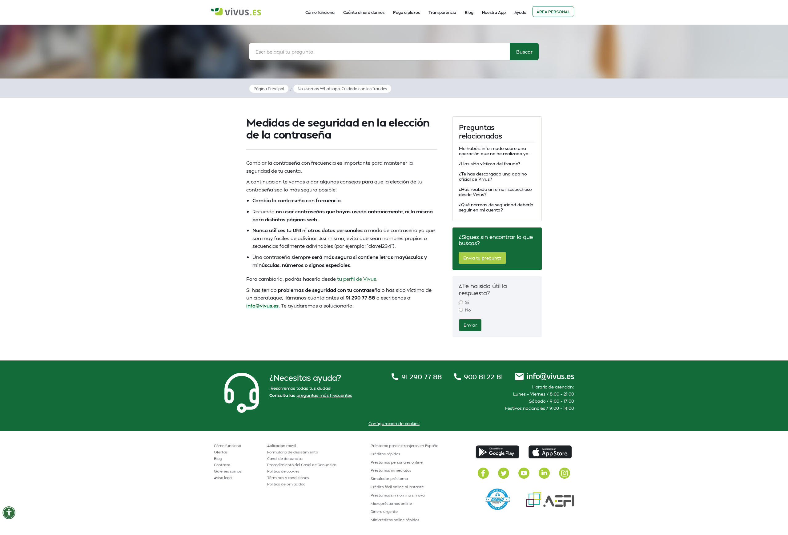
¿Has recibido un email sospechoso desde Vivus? (495, 192)
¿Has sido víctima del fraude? (489, 163)
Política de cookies (283, 471)
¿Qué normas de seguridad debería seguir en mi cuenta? (496, 207)
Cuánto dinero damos (363, 12)
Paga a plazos (406, 12)
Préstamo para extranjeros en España (404, 445)
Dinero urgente (384, 511)
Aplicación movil (281, 445)
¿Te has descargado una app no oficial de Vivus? (493, 176)
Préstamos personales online (397, 462)
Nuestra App (494, 12)
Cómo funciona (320, 12)
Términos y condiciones (288, 477)
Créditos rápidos (385, 454)
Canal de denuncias (285, 458)
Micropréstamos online (391, 503)
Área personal (553, 11)
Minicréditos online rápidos (395, 519)
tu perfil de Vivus (356, 279)
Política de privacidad (286, 484)
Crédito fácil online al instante (397, 487)
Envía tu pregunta (482, 257)
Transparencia (442, 12)
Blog (469, 12)
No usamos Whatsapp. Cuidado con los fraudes (342, 88)
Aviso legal (223, 477)
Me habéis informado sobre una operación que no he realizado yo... (495, 151)
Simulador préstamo (389, 478)
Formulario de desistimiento (292, 452)
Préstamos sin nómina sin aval (398, 495)
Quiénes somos (228, 471)
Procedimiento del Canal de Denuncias (301, 464)
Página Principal (269, 88)
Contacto (222, 464)
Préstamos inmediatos (391, 470)
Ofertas (220, 452)
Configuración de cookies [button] (394, 423)
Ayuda (520, 12)
